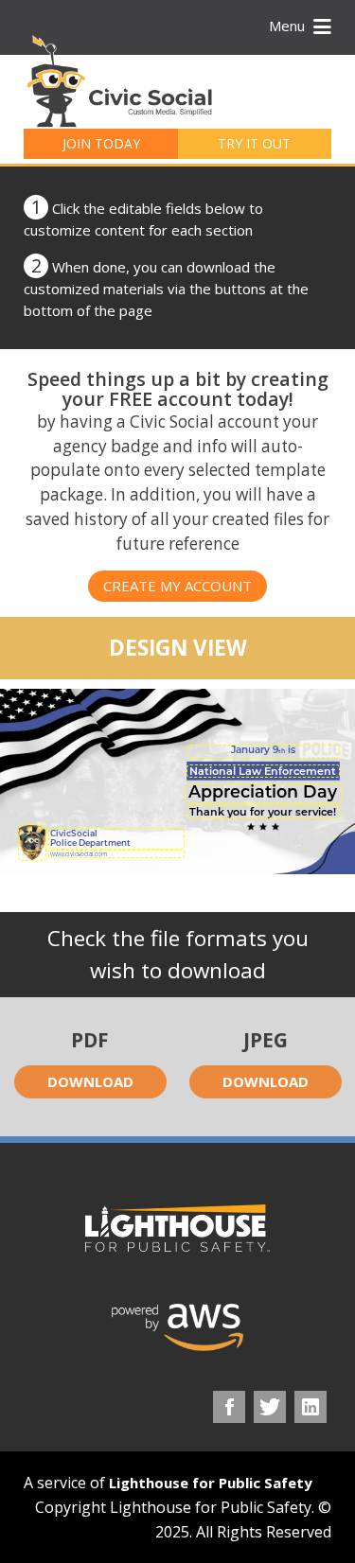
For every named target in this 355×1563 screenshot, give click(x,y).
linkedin (310, 1407)
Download (90, 1081)
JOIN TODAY (101, 143)
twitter (270, 1407)
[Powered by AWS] (178, 1327)
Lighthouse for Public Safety (210, 1482)
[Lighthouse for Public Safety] (177, 1228)
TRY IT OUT (254, 143)
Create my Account (177, 585)
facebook (229, 1407)
